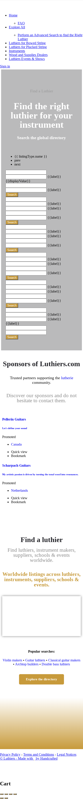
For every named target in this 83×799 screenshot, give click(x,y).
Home (13, 15)
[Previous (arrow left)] (2, 798)
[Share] (6, 794)
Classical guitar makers (64, 660)
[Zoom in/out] (15, 794)
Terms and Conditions (38, 754)
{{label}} (54, 176)
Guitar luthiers (35, 660)
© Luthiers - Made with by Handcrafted (29, 758)
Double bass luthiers (56, 664)
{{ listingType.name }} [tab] (30, 156)
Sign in (5, 66)
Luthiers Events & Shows (27, 59)
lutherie (67, 378)
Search (11, 194)
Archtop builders (27, 664)
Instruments (17, 51)
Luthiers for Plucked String (28, 47)
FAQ (21, 23)
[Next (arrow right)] (6, 798)
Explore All (17, 27)
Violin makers (12, 660)
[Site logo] (33, 8)
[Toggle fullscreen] (10, 794)
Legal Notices (66, 754)
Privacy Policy (10, 754)
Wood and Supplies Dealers (28, 55)
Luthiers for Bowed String (27, 43)
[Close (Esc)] (2, 794)
